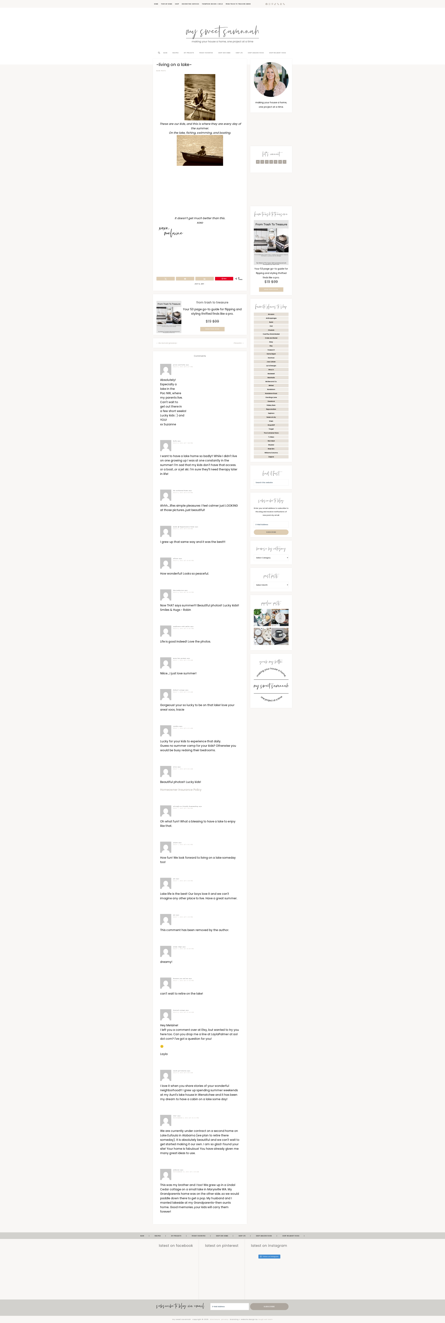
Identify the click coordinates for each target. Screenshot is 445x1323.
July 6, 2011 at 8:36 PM (183, 492)
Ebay (271, 342)
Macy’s (271, 370)
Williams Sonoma (271, 453)
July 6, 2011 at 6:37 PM (183, 366)
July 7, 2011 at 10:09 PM (183, 948)
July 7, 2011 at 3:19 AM (183, 692)
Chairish (271, 330)
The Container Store (271, 433)
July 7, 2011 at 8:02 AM (183, 769)
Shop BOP (271, 425)
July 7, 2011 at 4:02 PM (183, 844)
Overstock (271, 401)
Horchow (271, 358)
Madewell (271, 374)
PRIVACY (224, 1319)
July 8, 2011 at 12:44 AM (183, 1012)
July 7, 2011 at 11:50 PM (183, 980)
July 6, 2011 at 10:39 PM (183, 592)
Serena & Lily (271, 417)
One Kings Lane (271, 397)
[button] (159, 49)
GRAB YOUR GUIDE (212, 329)
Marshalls (271, 378)
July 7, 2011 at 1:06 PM (183, 808)
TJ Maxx (271, 437)
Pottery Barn (271, 405)
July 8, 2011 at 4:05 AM (183, 1072)
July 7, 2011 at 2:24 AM (183, 660)
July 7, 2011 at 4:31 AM (183, 728)
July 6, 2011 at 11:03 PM (183, 628)
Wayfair (271, 445)
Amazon (271, 314)
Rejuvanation (271, 409)
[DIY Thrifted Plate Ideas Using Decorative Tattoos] (262, 637)
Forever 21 (271, 350)
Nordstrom (271, 389)
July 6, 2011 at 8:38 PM (183, 528)
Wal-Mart (271, 441)
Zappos (271, 457)
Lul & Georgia (271, 366)
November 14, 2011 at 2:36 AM (186, 1172)
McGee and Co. (271, 381)
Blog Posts (161, 71)
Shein (271, 421)
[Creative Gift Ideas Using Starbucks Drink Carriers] (262, 618)
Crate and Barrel (271, 338)
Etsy (271, 346)
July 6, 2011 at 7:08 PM (183, 443)
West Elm (271, 449)
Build (271, 322)
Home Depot (271, 354)
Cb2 (271, 326)
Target (271, 429)
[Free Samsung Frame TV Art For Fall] (280, 618)
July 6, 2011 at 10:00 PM (183, 560)
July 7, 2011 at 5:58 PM (183, 880)
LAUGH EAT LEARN (265, 1319)
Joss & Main (271, 362)
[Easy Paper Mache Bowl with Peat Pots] (280, 637)
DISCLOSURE (215, 1319)
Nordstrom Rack (271, 393)
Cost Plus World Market (271, 334)
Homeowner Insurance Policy (181, 790)
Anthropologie (271, 318)
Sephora (271, 413)
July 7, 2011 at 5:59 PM (183, 917)
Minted (271, 385)
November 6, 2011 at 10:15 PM (186, 1118)
